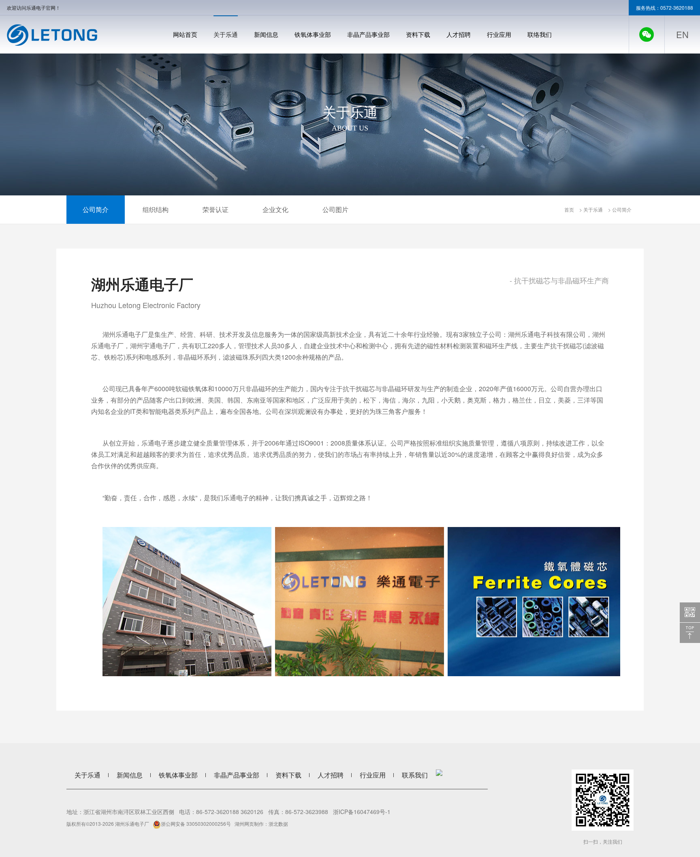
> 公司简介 (619, 209)
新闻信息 (266, 34)
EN (682, 34)
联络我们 (539, 34)
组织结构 (156, 209)
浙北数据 (278, 823)
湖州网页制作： (252, 823)
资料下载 (418, 34)
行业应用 (499, 34)
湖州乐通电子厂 (132, 823)
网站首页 (185, 34)
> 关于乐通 (590, 209)
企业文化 (275, 209)
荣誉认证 (215, 209)
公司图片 (335, 209)
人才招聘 (458, 34)
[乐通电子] (52, 35)
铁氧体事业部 (313, 34)
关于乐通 (225, 34)
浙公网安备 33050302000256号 (196, 823)
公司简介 (96, 209)
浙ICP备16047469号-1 (362, 812)
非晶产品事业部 (368, 34)
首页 (569, 209)
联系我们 (415, 775)
